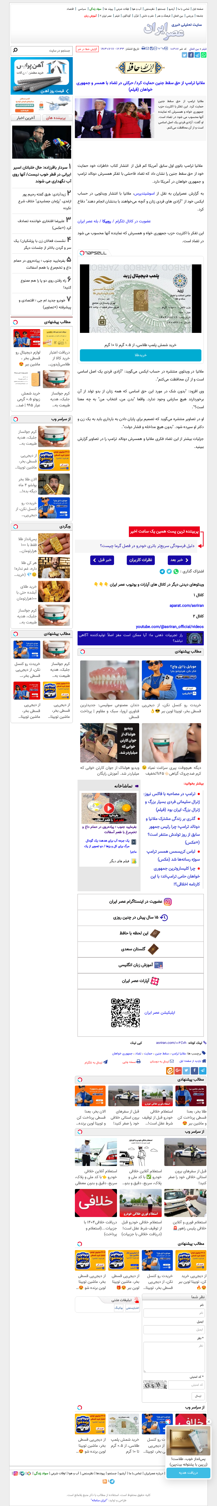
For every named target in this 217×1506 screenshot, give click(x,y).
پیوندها (100, 1473)
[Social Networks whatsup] (176, 571)
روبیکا (106, 221)
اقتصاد (70, 9)
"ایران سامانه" (99, 1500)
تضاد (138, 1053)
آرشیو (172, 9)
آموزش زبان (90, 16)
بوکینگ (119, 1308)
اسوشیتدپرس (144, 194)
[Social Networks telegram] (162, 571)
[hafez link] (140, 68)
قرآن (136, 16)
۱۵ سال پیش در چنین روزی (136, 917)
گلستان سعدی (133, 949)
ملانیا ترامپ (178, 1053)
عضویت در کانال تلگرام (133, 221)
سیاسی (82, 9)
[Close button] (208, 1421)
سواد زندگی (95, 9)
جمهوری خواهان (122, 1053)
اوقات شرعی (122, 9)
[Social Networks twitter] (169, 571)
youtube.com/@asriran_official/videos (170, 627)
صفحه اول (197, 9)
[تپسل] (82, 253)
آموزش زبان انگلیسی (136, 965)
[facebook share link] (191, 55)
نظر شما (198, 1297)
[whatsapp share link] (203, 55)
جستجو (162, 9)
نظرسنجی (149, 9)
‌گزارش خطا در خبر (87, 49)
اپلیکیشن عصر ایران (159, 1013)
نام (202, 1305)
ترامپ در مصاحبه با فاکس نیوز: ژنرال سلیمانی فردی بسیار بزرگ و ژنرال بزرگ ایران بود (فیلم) (171, 802)
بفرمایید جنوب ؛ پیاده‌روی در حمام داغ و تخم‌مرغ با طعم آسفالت (109, 829)
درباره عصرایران (153, 1473)
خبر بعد (176, 560)
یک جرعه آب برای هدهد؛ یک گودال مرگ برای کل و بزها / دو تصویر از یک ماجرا (110, 846)
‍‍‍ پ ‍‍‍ (161, 47)
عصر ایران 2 (106, 16)
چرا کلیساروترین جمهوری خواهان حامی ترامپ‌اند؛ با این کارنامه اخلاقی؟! (175, 876)
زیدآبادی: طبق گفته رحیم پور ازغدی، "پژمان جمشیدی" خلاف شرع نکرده (44, 201)
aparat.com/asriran (187, 606)
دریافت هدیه (188, 1473)
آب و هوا (136, 9)
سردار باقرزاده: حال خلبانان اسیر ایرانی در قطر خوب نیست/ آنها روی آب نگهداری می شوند (41, 174)
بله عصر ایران (88, 221)
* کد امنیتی (197, 1377)
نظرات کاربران (140, 560)
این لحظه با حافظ (134, 933)
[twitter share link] (184, 55)
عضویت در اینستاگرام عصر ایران (135, 901)
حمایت (148, 1053)
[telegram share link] (197, 55)
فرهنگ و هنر (163, 16)
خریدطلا (141, 355)
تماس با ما (183, 9)
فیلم (117, 16)
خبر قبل (104, 560)
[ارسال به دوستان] (147, 48)
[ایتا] (170, 1071)
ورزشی (189, 16)
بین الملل (178, 16)
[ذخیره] (151, 49)
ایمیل (200, 1321)
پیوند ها (109, 9)
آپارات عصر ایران (135, 981)
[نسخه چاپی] (143, 48)
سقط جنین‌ (162, 1053)
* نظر (200, 1338)
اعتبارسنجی (132, 1308)
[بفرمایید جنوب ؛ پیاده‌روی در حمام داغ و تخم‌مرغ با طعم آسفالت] (109, 808)
